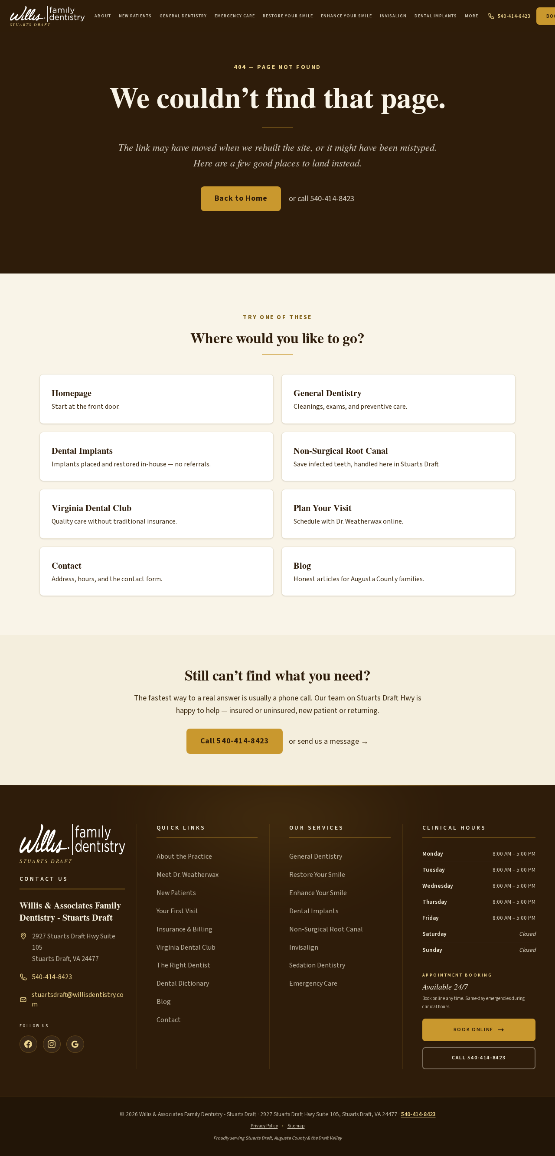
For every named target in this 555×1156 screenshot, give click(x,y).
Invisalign (393, 16)
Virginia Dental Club (186, 947)
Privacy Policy (264, 1126)
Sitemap (296, 1126)
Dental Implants (436, 16)
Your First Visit (178, 911)
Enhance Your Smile (346, 16)
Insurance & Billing (184, 929)
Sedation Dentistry (317, 965)
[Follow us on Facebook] (28, 1044)
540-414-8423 (514, 16)
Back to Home (241, 198)
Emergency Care (235, 16)
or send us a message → (329, 741)
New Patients (135, 16)
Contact (169, 1020)
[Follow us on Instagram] (52, 1044)
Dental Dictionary (183, 983)
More (471, 16)
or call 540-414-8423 (321, 198)
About (103, 16)
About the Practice (184, 856)
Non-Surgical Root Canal (326, 929)
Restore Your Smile (288, 16)
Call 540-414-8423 (234, 741)
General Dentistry (183, 16)
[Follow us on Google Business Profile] (75, 1044)
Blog (164, 1001)
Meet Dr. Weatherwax (188, 874)
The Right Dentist (183, 965)
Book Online (473, 1029)
